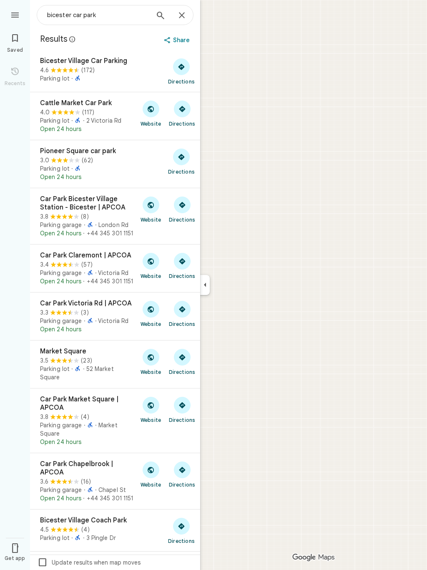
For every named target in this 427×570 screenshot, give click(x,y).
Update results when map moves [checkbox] (89, 562)
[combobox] (98, 15)
